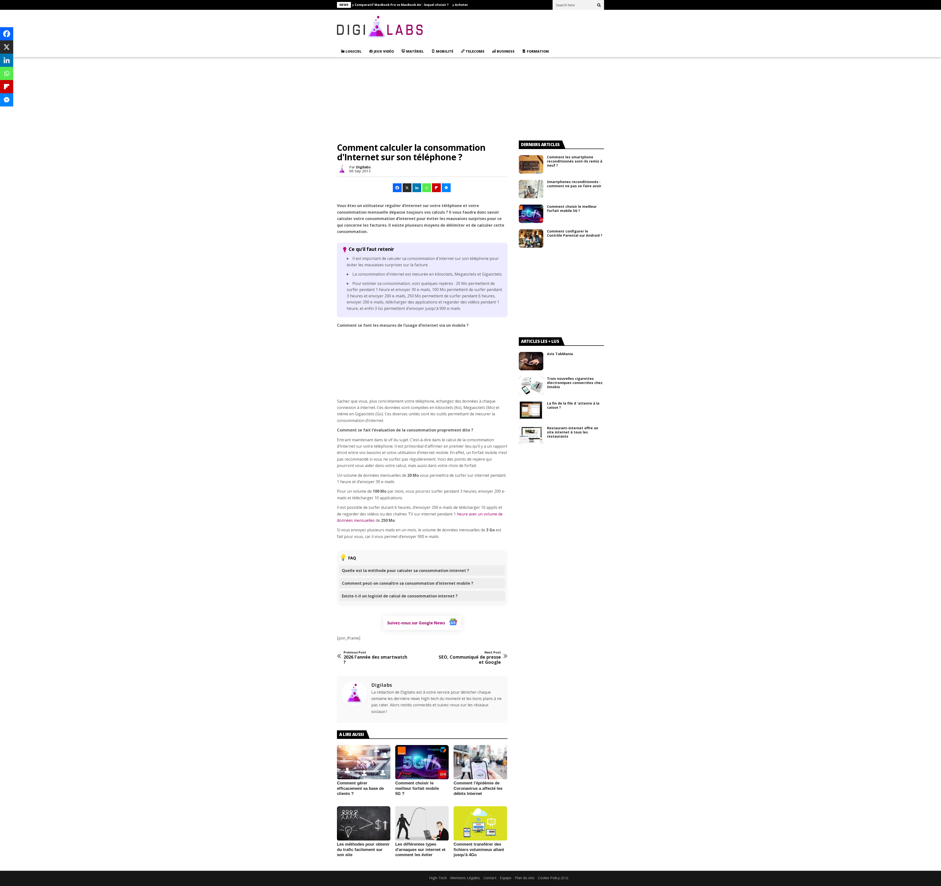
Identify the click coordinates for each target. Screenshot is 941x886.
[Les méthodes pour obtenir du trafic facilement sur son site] (363, 823)
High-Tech (438, 877)
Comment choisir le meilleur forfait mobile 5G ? (417, 788)
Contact (489, 877)
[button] (397, 187)
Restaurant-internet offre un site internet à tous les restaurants (572, 432)
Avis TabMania (560, 353)
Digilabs (363, 166)
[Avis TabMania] (531, 361)
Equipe (505, 877)
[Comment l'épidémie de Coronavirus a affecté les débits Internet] (480, 762)
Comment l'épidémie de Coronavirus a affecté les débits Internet (478, 788)
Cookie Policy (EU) (553, 877)
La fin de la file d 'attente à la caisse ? (573, 405)
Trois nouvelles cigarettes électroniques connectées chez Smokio (575, 382)
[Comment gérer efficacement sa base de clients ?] (363, 762)
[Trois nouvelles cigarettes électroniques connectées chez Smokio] (531, 386)
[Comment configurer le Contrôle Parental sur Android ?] (531, 238)
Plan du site (524, 877)
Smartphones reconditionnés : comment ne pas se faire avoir (574, 183)
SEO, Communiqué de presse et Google (470, 658)
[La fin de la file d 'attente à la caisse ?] (531, 410)
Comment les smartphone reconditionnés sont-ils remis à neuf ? (574, 161)
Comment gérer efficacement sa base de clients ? (360, 788)
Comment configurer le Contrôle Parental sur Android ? (574, 233)
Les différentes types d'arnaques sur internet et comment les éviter (420, 849)
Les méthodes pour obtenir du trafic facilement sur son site (363, 849)
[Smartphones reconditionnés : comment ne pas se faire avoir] (531, 189)
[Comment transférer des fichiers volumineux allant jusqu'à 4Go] (480, 823)
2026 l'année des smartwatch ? (375, 658)
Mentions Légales (465, 877)
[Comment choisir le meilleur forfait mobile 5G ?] (422, 762)
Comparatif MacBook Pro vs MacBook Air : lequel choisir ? (402, 4)
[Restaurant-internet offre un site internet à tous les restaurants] (531, 435)
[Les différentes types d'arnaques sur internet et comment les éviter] (422, 823)
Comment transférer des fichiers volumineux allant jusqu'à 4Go (479, 849)
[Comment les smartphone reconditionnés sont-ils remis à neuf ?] (531, 164)
